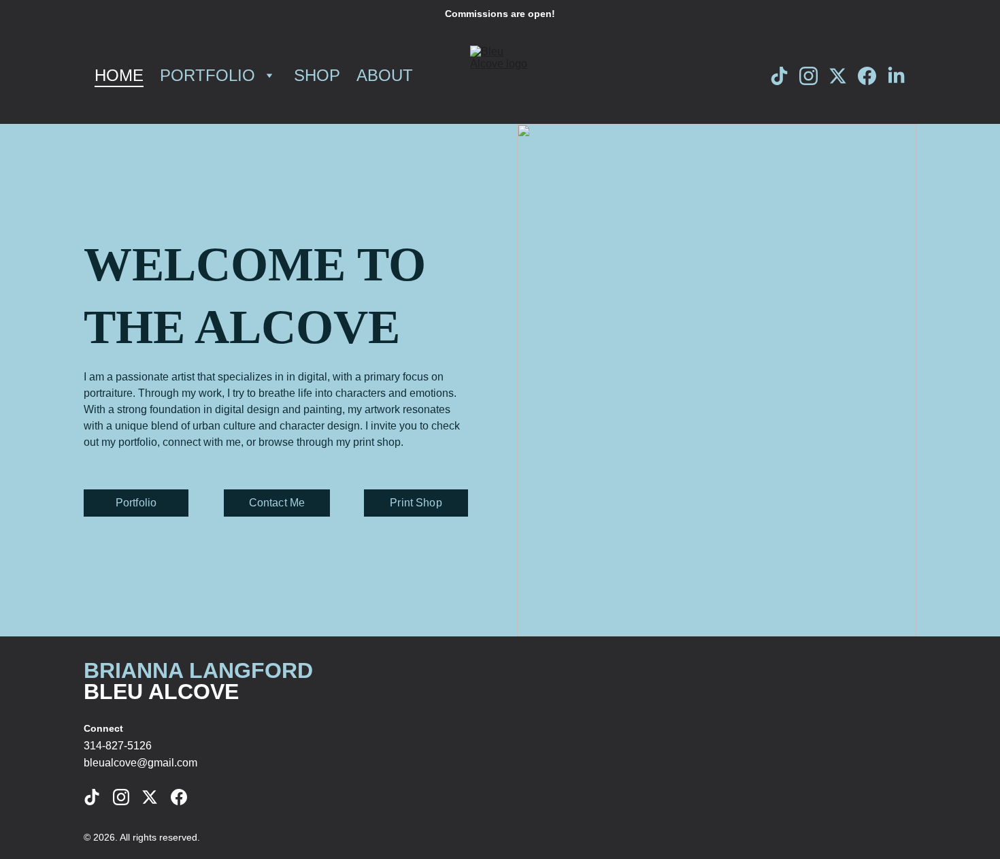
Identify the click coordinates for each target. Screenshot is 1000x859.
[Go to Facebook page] (872, 76)
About (384, 75)
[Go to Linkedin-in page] (896, 76)
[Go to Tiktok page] (784, 76)
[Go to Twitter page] (843, 76)
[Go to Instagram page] (814, 76)
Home (119, 75)
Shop (317, 75)
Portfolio (207, 75)
